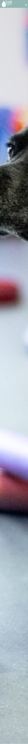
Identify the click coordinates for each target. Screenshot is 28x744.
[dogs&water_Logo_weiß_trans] (7, 4)
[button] (26, 5)
